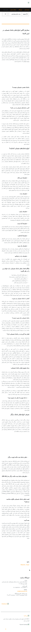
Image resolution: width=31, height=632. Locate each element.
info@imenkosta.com (22, 591)
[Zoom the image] (5, 603)
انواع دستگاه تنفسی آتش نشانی (19, 80)
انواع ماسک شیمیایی (21, 78)
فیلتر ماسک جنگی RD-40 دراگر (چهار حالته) (16, 448)
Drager (27, 564)
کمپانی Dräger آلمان (21, 555)
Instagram (20, 599)
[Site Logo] (24, 4)
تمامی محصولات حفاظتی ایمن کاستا (18, 553)
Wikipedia (23, 564)
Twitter (23, 599)
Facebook (27, 599)
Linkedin (16, 599)
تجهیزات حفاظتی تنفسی (20, 76)
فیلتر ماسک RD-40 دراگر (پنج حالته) (18, 449)
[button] (3, 3)
